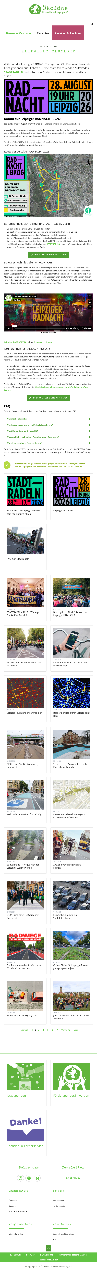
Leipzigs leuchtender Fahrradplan (24, 712)
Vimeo (49, 342)
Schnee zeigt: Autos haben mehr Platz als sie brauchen (70, 766)
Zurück (24, 1030)
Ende (76, 1030)
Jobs (54, 1239)
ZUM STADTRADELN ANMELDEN (49, 254)
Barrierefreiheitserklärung (73, 1255)
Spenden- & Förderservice (25, 1146)
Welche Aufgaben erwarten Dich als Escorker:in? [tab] (30, 425)
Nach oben (48, 1248)
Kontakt (30, 1255)
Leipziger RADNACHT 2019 (16, 342)
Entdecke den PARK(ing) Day (22, 1015)
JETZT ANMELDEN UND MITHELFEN (50, 398)
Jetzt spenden (16, 1095)
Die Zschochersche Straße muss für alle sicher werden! (24, 967)
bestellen (73, 1178)
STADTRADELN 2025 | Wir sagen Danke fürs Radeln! (24, 614)
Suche (92, 20)
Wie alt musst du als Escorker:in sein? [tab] (24, 443)
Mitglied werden (16, 1234)
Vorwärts (65, 1030)
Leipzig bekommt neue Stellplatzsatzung (65, 916)
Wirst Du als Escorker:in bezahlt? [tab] (22, 431)
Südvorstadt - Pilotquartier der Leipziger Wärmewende (23, 866)
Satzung (12, 1206)
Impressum (15, 1255)
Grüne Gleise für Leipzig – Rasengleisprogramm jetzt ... (70, 967)
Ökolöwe (38, 342)
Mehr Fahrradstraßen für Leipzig (24, 814)
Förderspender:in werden (71, 1095)
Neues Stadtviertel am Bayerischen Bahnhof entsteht (69, 816)
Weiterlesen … (28, 599)
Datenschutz (46, 1255)
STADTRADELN (13, 72)
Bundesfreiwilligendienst (63, 1234)
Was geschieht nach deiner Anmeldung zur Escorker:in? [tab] (33, 437)
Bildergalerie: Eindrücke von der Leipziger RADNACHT (70, 614)
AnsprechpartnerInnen (18, 1211)
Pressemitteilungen (48, 1260)
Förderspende (59, 1206)
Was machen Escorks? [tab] (17, 418)
